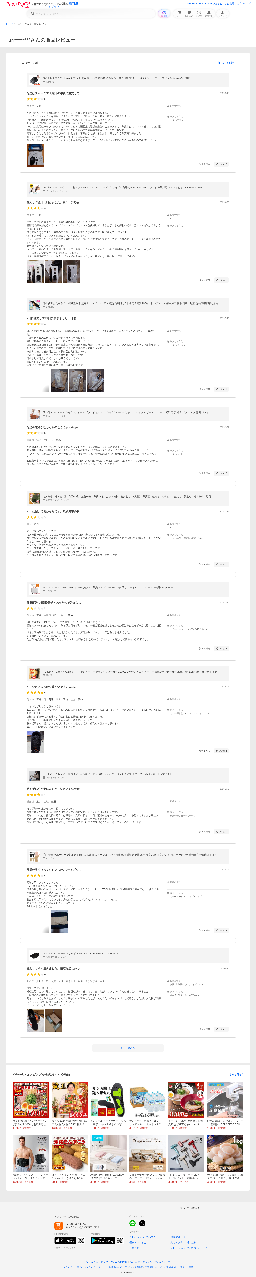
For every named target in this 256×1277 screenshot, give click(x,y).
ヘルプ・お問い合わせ (165, 1267)
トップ (9, 24)
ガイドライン (126, 1267)
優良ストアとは (137, 1242)
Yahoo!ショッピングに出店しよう (223, 3)
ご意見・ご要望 (185, 1267)
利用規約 (113, 1267)
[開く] (35, 155)
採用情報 (149, 1267)
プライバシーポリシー (73, 1267)
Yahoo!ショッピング (97, 1262)
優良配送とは (177, 1237)
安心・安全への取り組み (183, 1242)
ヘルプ (246, 3)
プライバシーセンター (96, 1267)
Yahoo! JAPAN (194, 3)
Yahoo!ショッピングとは (143, 1237)
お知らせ (134, 1248)
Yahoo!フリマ (162, 1262)
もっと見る (235, 1074)
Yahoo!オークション (141, 1262)
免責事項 (138, 1267)
